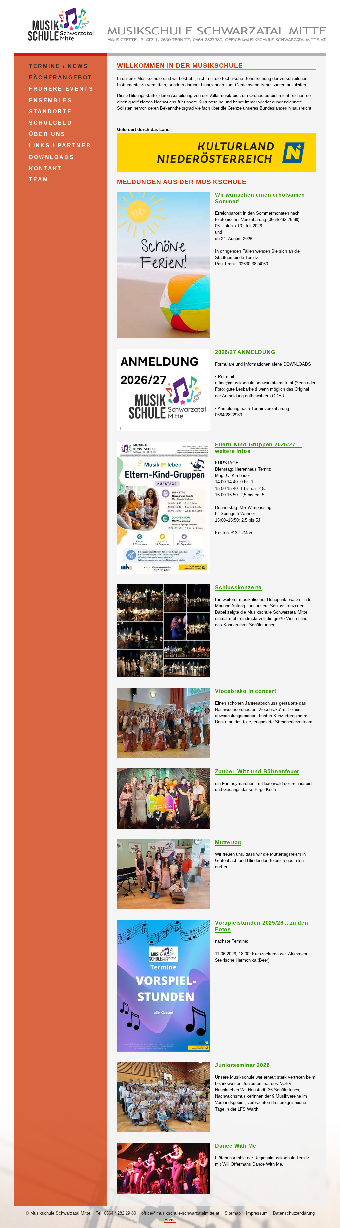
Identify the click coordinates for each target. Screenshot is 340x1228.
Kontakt (45, 168)
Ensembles (50, 100)
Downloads (51, 157)
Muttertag (228, 842)
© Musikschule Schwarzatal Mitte (58, 1213)
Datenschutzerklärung (294, 1213)
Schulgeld (50, 123)
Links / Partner (60, 145)
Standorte (50, 111)
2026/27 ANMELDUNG (245, 352)
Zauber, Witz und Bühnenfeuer (257, 771)
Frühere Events (61, 89)
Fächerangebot (61, 77)
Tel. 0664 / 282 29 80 (116, 1213)
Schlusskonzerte (238, 587)
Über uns (47, 134)
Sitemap (233, 1213)
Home (170, 1219)
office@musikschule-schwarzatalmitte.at (180, 1213)
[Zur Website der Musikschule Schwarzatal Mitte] (60, 43)
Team (38, 179)
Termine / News (58, 66)
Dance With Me (235, 1146)
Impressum (257, 1213)
